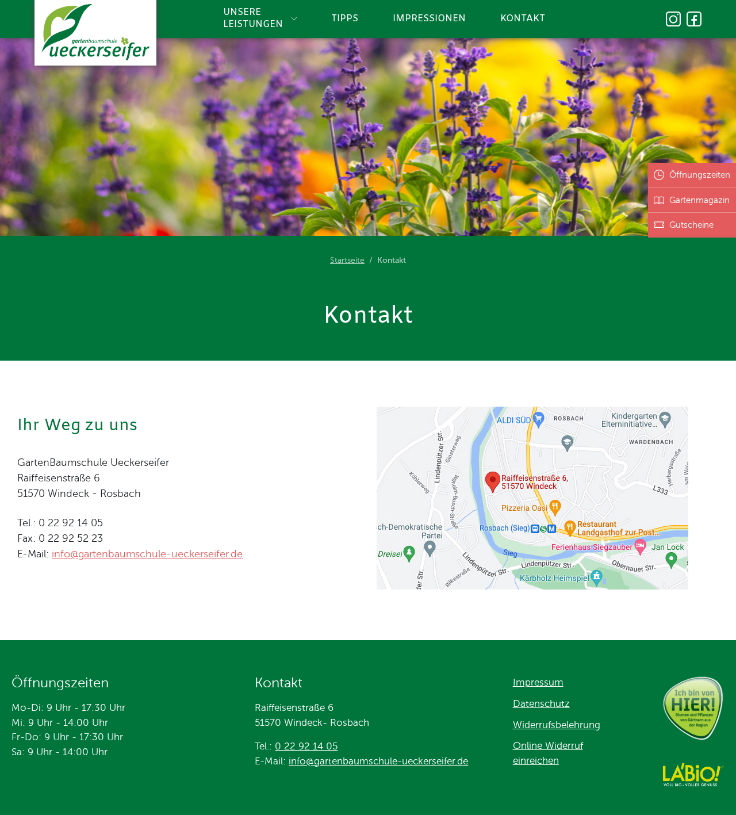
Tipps (344, 19)
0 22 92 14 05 (306, 746)
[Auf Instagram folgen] (673, 19)
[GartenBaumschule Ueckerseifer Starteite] (95, 34)
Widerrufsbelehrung (556, 725)
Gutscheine (691, 224)
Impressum (538, 682)
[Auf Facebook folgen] (694, 19)
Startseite (347, 260)
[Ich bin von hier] (692, 710)
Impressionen (429, 19)
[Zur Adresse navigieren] (532, 586)
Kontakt (522, 19)
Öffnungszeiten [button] (699, 174)
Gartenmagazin (699, 200)
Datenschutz (541, 703)
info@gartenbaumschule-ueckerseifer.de (147, 554)
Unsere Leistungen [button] (253, 18)
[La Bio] (692, 776)
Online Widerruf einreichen (548, 753)
